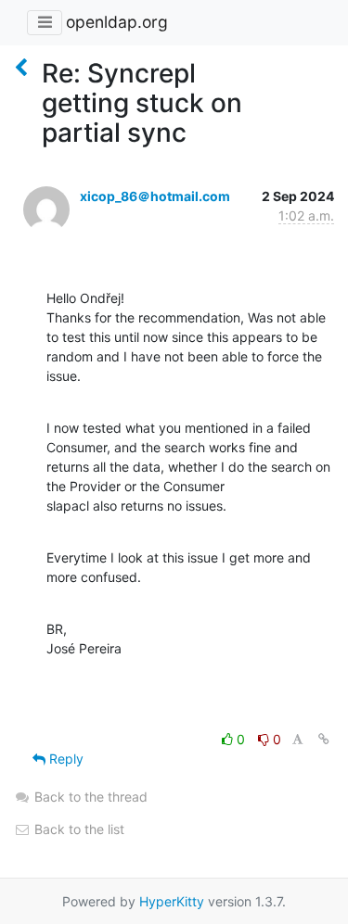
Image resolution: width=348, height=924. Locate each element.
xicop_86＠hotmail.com (155, 196)
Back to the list (77, 829)
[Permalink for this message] (324, 739)
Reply (64, 758)
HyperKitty (171, 901)
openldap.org (117, 22)
